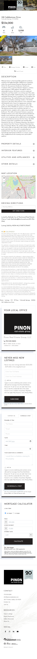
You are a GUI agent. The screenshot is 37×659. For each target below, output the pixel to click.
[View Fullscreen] (4, 184)
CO (12, 300)
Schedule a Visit (25, 415)
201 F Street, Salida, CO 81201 (12, 599)
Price (5, 519)
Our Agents (15, 345)
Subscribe (14, 399)
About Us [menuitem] (6, 621)
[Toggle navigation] (30, 5)
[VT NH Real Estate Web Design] (18, 639)
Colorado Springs (25, 300)
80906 (33, 300)
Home (1, 300)
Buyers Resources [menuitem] (9, 616)
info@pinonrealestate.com (11, 597)
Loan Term (7, 508)
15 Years (17, 513)
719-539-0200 (11, 341)
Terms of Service (18, 493)
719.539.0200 (7, 594)
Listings (7, 300)
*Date (6, 437)
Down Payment (9, 525)
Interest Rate (8, 531)
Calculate (18, 541)
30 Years (9, 513)
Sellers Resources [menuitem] (9, 619)
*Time (5, 445)
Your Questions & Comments (13, 452)
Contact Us (7, 345)
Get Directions (18, 211)
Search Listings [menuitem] (8, 614)
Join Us (6, 604)
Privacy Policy (28, 392)
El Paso (16, 300)
